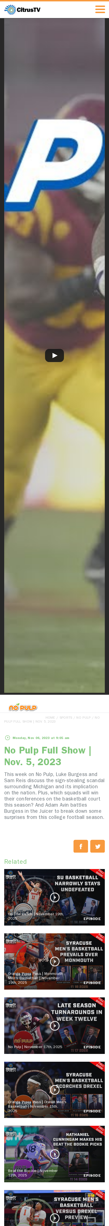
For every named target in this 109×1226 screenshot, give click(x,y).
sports (66, 718)
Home (50, 718)
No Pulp (83, 718)
